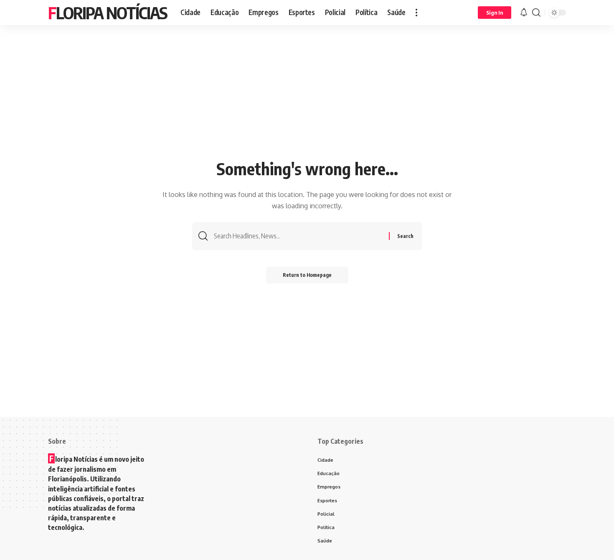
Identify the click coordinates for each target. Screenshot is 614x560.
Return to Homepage (307, 275)
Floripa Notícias (107, 13)
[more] (416, 12)
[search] (536, 12)
